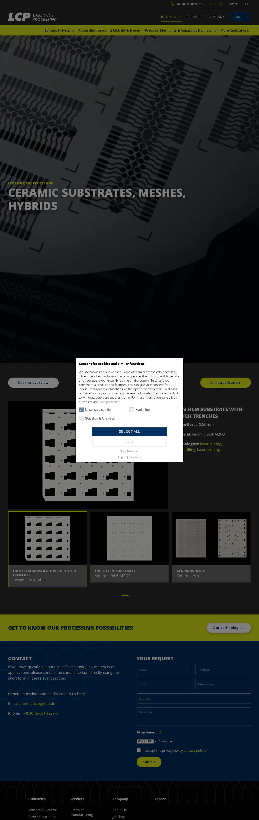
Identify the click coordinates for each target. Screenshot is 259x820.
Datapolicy (134, 457)
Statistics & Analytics (100, 418)
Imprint (122, 457)
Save (129, 442)
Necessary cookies (98, 409)
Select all (129, 431)
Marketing (143, 409)
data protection (109, 402)
